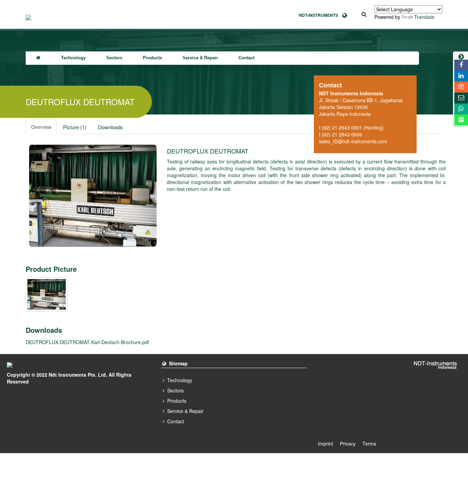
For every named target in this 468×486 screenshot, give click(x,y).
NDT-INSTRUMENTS (320, 15)
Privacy (348, 443)
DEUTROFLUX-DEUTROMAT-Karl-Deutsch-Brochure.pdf (87, 342)
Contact (246, 57)
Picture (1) (74, 127)
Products (152, 57)
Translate (424, 16)
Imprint (325, 443)
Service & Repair (200, 57)
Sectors (114, 57)
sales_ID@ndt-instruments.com (353, 141)
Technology (73, 57)
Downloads (110, 127)
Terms (369, 443)
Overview (41, 126)
